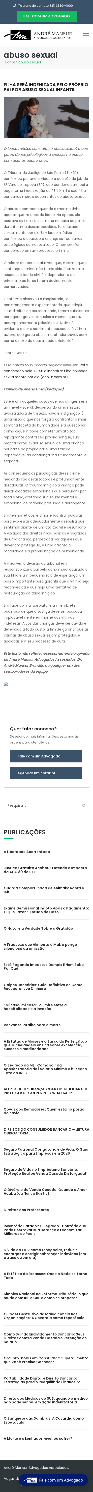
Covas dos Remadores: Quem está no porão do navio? (44, 1111)
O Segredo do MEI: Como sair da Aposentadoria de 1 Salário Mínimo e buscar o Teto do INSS (45, 1069)
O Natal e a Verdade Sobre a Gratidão (38, 928)
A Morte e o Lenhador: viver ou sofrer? (38, 1438)
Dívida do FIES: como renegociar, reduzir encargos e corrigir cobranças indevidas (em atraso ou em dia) (45, 1253)
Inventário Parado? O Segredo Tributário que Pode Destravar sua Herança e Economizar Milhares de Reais (45, 1230)
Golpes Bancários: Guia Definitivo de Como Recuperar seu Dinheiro (43, 986)
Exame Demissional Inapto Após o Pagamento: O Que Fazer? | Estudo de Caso (46, 910)
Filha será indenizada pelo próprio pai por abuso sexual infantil (46, 87)
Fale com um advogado (46, 16)
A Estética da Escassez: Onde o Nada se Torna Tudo (45, 1275)
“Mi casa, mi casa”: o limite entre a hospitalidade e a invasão (35, 1007)
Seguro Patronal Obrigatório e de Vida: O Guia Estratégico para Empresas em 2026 (46, 1151)
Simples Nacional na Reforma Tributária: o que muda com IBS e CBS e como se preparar (46, 1295)
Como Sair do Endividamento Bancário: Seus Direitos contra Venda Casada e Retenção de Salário (45, 1338)
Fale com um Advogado (39, 756)
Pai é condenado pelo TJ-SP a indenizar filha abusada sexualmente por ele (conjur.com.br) (46, 371)
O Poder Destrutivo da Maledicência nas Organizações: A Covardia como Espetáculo (44, 1316)
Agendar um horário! (36, 773)
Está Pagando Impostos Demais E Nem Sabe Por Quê (44, 966)
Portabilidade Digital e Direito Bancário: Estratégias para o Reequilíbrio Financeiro (42, 1380)
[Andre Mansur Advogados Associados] (38, 34)
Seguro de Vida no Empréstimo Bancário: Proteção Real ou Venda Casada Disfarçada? (45, 1171)
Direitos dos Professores (26, 1209)
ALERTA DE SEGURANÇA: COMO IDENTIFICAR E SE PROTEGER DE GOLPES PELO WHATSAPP (46, 1091)
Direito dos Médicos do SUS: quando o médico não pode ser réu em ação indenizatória (46, 1400)
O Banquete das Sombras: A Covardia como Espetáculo (44, 1420)
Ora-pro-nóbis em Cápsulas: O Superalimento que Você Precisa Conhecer (46, 1360)
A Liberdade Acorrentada (27, 851)
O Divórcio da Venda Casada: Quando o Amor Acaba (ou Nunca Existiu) (45, 1191)
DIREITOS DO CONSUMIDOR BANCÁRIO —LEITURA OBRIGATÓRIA (46, 1131)
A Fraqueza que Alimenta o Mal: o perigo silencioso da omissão (40, 946)
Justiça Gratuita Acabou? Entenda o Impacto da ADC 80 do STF (45, 869)
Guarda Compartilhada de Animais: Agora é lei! (44, 890)
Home (10, 62)
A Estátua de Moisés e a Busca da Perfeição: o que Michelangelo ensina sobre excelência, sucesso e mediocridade (45, 1045)
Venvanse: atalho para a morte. (33, 1024)
